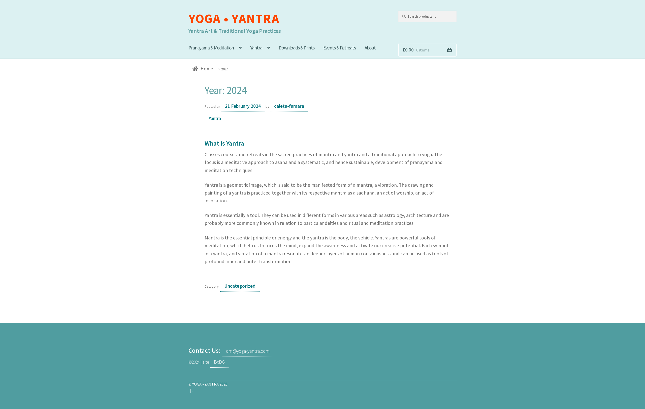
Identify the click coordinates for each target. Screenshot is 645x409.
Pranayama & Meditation (211, 48)
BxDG (219, 362)
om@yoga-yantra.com (248, 351)
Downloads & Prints (296, 48)
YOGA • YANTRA (233, 18)
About (370, 48)
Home (207, 69)
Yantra (256, 48)
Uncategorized (239, 286)
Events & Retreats (339, 48)
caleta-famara (289, 106)
